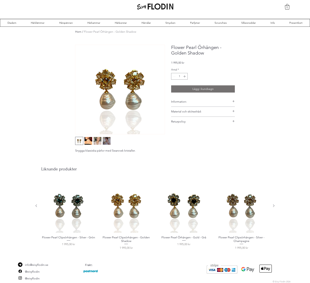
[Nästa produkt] (274, 206)
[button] (287, 7)
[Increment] (185, 76)
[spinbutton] (179, 76)
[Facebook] (20, 271)
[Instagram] (20, 278)
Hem (78, 31)
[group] (155, 214)
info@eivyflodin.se (36, 265)
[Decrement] (174, 76)
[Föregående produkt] (36, 206)
